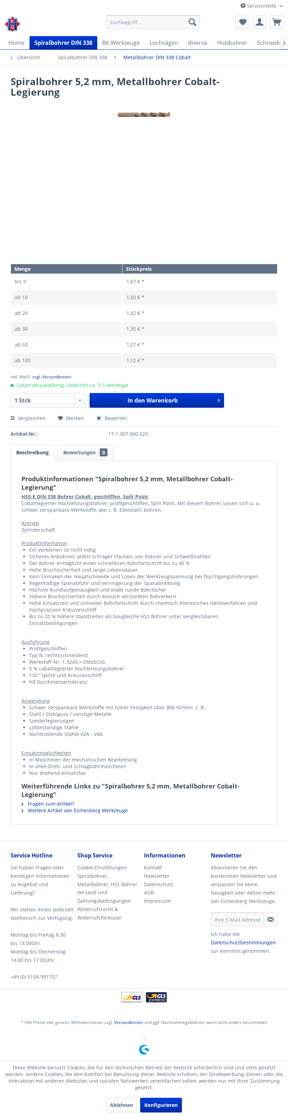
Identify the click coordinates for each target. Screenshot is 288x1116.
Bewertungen (84, 452)
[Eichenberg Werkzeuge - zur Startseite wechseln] (12, 24)
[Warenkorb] (277, 22)
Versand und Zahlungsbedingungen (104, 896)
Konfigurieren (161, 1105)
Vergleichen (31, 418)
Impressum (157, 900)
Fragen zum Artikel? (50, 803)
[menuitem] (153, 22)
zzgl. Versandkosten (51, 377)
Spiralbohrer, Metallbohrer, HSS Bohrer (107, 880)
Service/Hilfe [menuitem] (262, 5)
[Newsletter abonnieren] (270, 919)
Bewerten (115, 418)
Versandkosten (128, 1022)
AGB (149, 892)
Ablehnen (121, 1105)
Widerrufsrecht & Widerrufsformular (99, 913)
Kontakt (153, 867)
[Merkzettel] (242, 22)
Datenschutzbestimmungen (243, 942)
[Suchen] (192, 22)
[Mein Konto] (260, 22)
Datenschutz (159, 884)
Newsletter (157, 876)
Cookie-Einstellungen (102, 867)
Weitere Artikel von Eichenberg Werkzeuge (77, 810)
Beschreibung (32, 452)
